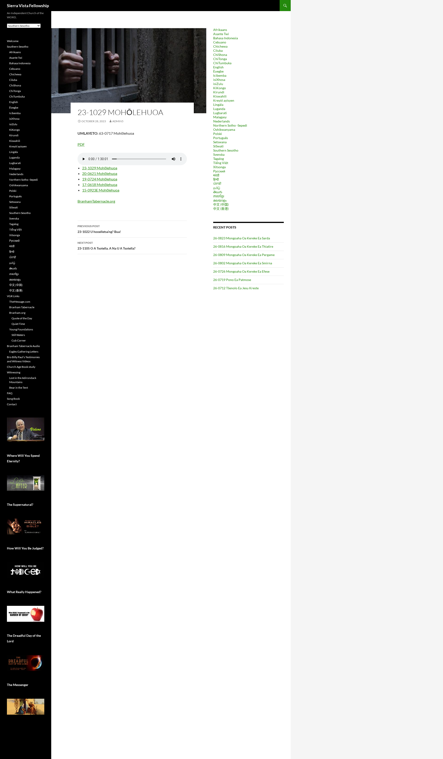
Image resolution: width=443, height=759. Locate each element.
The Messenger (17, 685)
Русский (219, 171)
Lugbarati (220, 113)
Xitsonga (219, 167)
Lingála (218, 105)
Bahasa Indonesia (225, 38)
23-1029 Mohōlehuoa (99, 168)
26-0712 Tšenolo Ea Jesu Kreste (236, 288)
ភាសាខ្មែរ (218, 196)
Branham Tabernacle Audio (23, 346)
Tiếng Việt (220, 163)
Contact (12, 404)
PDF (81, 144)
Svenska (218, 154)
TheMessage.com (19, 301)
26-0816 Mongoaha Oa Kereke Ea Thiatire (243, 246)
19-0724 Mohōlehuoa (99, 179)
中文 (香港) (221, 208)
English (218, 67)
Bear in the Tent (18, 387)
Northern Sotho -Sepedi (230, 125)
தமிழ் (216, 188)
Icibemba (219, 75)
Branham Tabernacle (21, 307)
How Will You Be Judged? (25, 548)
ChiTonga (220, 59)
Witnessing (13, 372)
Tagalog (218, 159)
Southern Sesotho (225, 150)
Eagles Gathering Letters (23, 351)
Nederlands (221, 121)
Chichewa (220, 46)
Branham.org (17, 312)
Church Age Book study (21, 367)
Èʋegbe (218, 71)
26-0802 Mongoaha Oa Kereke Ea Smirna (242, 263)
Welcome (12, 41)
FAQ (9, 393)
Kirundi (218, 92)
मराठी (216, 175)
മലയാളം (220, 200)
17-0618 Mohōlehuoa (99, 184)
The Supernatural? (20, 504)
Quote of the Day (22, 318)
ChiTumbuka (222, 63)
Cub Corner (19, 340)
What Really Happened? (24, 592)
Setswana (220, 142)
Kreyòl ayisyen (223, 100)
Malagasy (220, 117)
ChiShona (220, 55)
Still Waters (18, 335)
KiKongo (219, 88)
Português (220, 138)
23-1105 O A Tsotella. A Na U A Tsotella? (106, 245)
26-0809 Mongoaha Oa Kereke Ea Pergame (244, 255)
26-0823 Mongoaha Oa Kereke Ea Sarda (241, 238)
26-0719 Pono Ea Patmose (232, 280)
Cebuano (219, 42)
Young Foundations (21, 329)
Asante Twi (221, 34)
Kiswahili (220, 96)
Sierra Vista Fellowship (28, 5)
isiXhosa (219, 80)
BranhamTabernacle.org (96, 201)
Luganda (219, 109)
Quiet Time (18, 324)
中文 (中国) (221, 204)
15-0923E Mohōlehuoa (100, 190)
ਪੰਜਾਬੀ (217, 184)
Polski (217, 134)
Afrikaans (220, 30)
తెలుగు (217, 192)
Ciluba (218, 50)
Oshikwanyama (224, 129)
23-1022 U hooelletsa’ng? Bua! (99, 229)
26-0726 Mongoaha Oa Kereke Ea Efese (241, 271)
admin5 (117, 121)
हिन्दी (216, 179)
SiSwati (218, 146)
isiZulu (218, 84)
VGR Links (13, 296)
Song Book (13, 398)
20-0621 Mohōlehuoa (99, 173)
